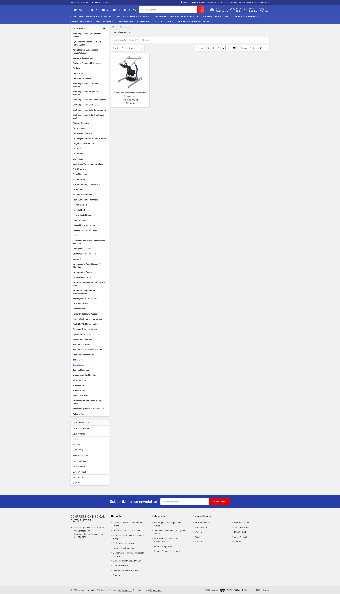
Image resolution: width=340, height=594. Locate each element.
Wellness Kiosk (80, 385)
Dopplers (77, 148)
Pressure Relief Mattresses (86, 329)
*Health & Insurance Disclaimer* (133, 16)
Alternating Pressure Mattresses (88, 408)
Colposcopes (79, 128)
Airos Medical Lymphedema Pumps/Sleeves (85, 51)
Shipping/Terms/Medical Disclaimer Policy (176, 16)
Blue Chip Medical (80, 455)
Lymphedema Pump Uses (244, 16)
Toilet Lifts (78, 359)
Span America (79, 433)
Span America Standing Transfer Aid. (130, 92)
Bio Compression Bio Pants (85, 104)
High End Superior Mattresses (87, 199)
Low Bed (77, 259)
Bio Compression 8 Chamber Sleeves (86, 93)
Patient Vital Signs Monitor (85, 314)
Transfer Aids (79, 365)
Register (253, 11)
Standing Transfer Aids (83, 354)
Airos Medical (79, 466)
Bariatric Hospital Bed (83, 58)
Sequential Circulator (83, 344)
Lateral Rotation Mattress (85, 225)
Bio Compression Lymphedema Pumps (87, 35)
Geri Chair (77, 189)
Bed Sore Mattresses (83, 78)
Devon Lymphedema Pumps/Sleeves (89, 138)
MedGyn (76, 444)
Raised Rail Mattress (82, 339)
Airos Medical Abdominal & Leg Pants (87, 402)
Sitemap (116, 575)
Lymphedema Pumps (82, 272)
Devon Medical (79, 471)
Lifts (75, 235)
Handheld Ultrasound (82, 194)
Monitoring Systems (82, 277)
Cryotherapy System (82, 133)
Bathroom (77, 68)
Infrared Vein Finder (82, 215)
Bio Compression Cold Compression (89, 110)
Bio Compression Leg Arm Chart (135, 21)
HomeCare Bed (80, 205)
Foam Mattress (80, 174)
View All (76, 482)
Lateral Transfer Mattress (85, 230)
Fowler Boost (79, 179)
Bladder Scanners (81, 123)
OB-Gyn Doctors (80, 303)
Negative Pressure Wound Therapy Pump (89, 283)
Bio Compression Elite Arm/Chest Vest (88, 116)
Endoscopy (78, 159)
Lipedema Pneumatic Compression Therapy (92, 21)
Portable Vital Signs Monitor (86, 324)
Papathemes (156, 590)
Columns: (201, 48)
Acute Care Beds (80, 395)
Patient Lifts (79, 308)
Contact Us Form (164, 21)
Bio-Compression (81, 428)
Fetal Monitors (79, 169)
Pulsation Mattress (82, 334)
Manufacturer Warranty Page (193, 21)
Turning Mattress (81, 370)
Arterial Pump (79, 414)
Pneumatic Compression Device (87, 319)
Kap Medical (78, 477)
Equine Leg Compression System (88, 164)
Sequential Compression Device (87, 349)
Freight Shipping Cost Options (87, 184)
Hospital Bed (79, 210)
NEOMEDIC (78, 450)
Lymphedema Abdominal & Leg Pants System (87, 43)
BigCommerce (125, 590)
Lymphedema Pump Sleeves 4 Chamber (86, 265)
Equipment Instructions (215, 16)
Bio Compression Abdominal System (89, 99)
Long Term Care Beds (83, 248)
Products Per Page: (249, 48)
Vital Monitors (79, 380)
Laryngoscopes (80, 220)
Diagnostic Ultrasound (83, 143)
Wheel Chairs (79, 390)
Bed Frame (78, 73)
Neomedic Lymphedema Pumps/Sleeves (84, 292)
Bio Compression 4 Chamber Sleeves (86, 85)
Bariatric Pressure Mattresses (87, 63)
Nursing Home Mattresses (85, 298)
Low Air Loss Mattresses (84, 253)
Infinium (76, 439)
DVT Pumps (78, 153)
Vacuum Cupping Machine (84, 375)
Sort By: (116, 48)
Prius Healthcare (80, 461)
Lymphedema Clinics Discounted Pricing (90, 16)
